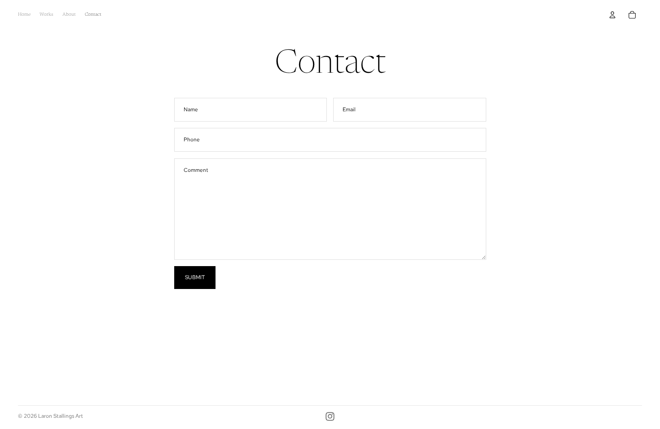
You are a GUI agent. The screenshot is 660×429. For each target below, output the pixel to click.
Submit (195, 277)
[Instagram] (330, 416)
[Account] (612, 15)
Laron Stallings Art (60, 416)
